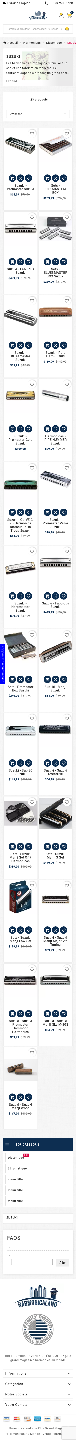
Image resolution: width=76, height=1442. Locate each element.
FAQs (14, 1238)
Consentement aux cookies (2, 664)
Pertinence (38, 114)
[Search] (67, 29)
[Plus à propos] (38, 1244)
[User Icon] (61, 15)
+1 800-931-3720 (58, 2)
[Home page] (38, 1296)
